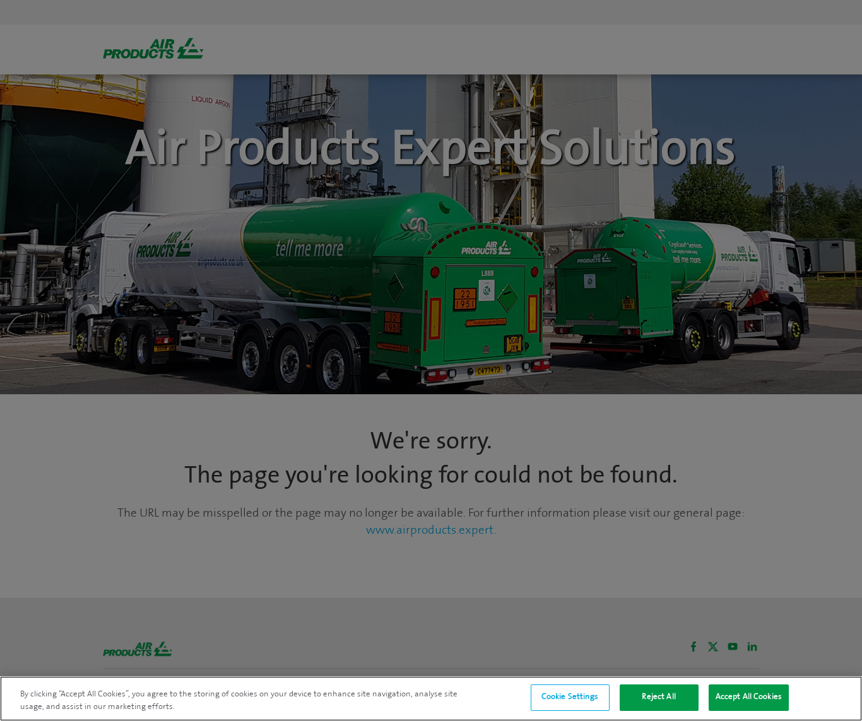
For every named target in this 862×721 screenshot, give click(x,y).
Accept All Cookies (749, 697)
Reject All (658, 697)
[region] (431, 698)
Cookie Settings (570, 697)
